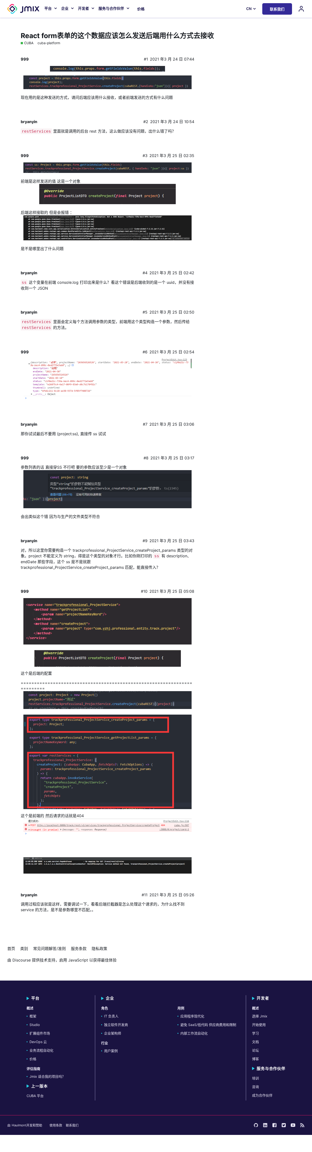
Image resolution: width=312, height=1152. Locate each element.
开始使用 (259, 1025)
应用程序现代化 (192, 1016)
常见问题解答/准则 (49, 948)
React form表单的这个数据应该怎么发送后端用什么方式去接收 (117, 36)
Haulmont (19, 1125)
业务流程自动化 (41, 1050)
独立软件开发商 (116, 1025)
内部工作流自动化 (194, 1033)
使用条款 (55, 1125)
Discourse (21, 960)
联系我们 (72, 1125)
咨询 (255, 1087)
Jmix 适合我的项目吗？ (47, 1076)
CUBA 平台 (35, 1096)
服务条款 (79, 948)
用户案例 (111, 1051)
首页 (11, 948)
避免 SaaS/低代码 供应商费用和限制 (208, 1025)
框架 (32, 1016)
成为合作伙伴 (262, 1095)
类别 (24, 948)
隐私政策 (99, 948)
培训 (255, 1078)
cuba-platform (49, 43)
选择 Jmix (259, 1016)
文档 (255, 1042)
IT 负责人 (111, 1016)
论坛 (255, 1050)
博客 (255, 1059)
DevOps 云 (38, 1042)
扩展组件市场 (39, 1033)
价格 (141, 9)
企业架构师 (112, 1033)
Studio (34, 1025)
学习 (255, 1033)
